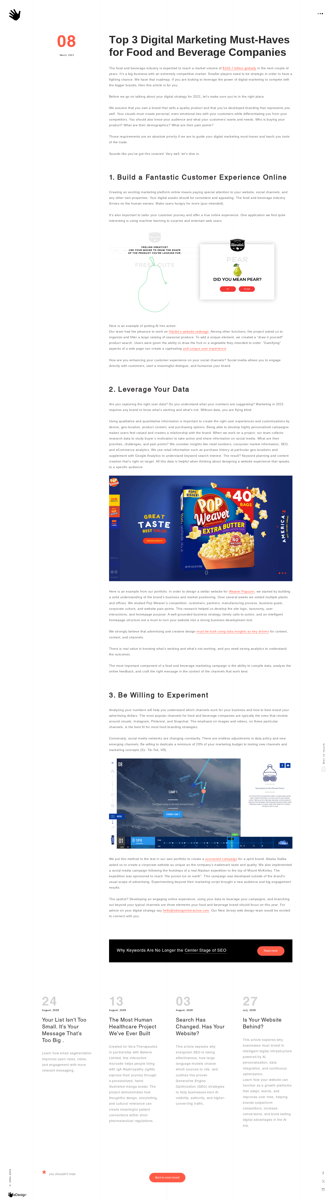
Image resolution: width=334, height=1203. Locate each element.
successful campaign (221, 859)
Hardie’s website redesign (189, 331)
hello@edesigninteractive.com (186, 910)
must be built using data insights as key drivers (233, 631)
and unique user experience (204, 348)
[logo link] (14, 14)
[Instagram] (323, 1190)
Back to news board (167, 1177)
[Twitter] (323, 1182)
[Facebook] (323, 1173)
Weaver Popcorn (241, 591)
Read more (271, 951)
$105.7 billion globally (239, 68)
